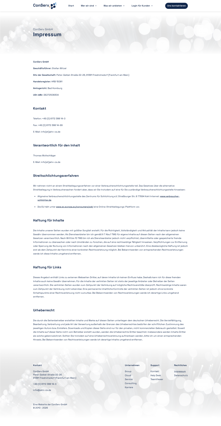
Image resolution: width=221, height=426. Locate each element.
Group (128, 371)
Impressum (180, 371)
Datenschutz (181, 375)
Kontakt (155, 371)
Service (129, 379)
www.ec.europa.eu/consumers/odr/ (74, 206)
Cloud (128, 375)
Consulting (131, 383)
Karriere (129, 387)
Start (71, 5)
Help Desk (156, 375)
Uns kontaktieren (176, 5)
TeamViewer (157, 379)
